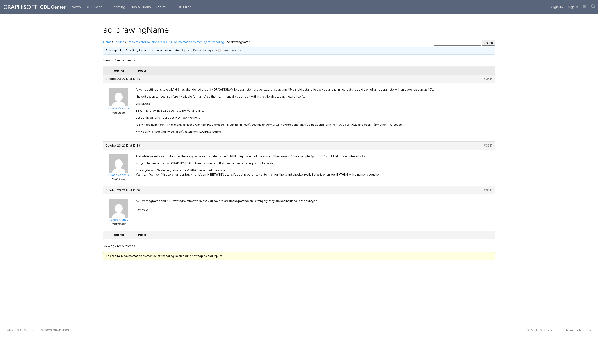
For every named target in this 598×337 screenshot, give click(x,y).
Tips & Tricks (140, 7)
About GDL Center (20, 330)
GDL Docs (94, 7)
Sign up (557, 7)
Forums (119, 42)
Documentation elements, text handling (197, 42)
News (76, 7)
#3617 (488, 145)
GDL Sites (183, 7)
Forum (161, 7)
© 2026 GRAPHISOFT (56, 330)
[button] (584, 7)
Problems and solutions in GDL (148, 42)
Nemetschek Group (580, 330)
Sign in (573, 7)
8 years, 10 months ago (197, 50)
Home (107, 42)
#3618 (488, 190)
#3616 (488, 79)
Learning (118, 7)
